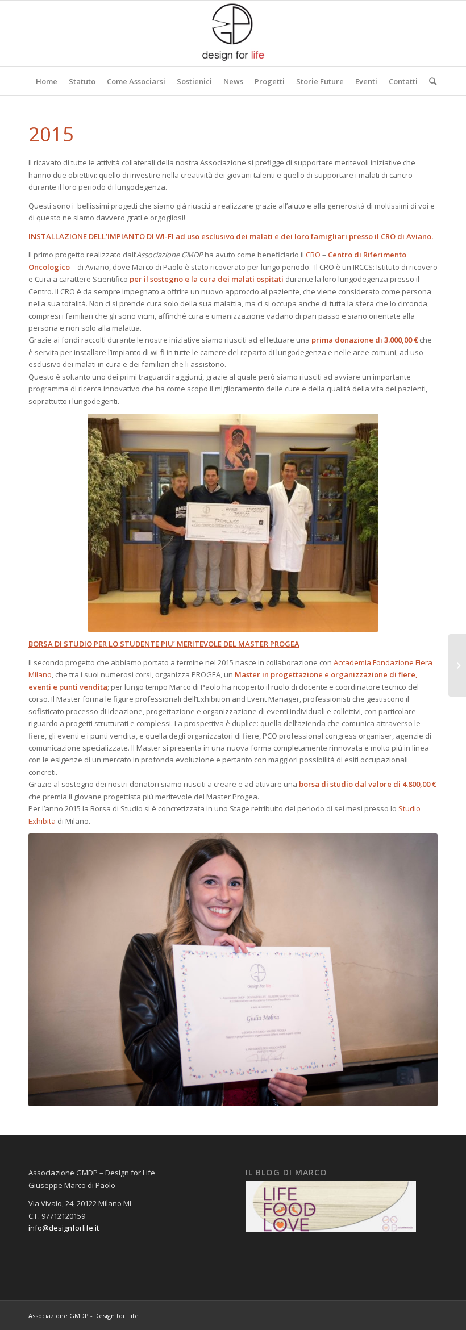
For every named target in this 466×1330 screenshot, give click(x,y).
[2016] (457, 665)
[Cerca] (429, 81)
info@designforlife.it (63, 1228)
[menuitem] (46, 81)
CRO (313, 254)
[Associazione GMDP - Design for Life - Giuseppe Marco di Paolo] (233, 33)
